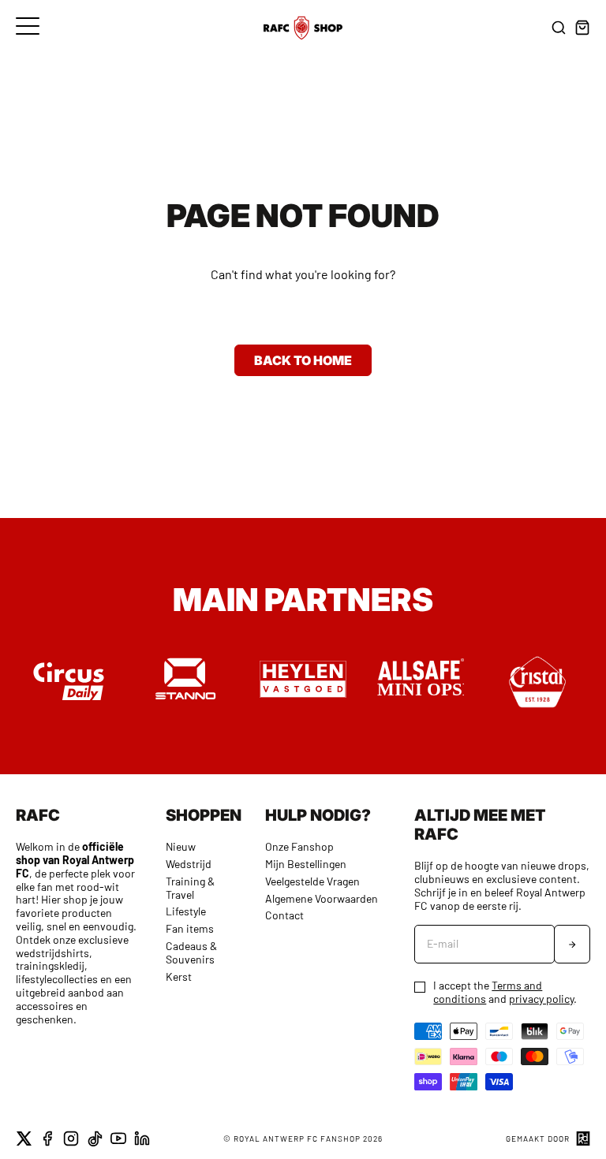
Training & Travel (190, 887)
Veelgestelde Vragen (312, 881)
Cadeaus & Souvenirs (191, 952)
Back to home (303, 360)
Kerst (179, 976)
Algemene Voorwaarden (321, 898)
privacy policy (541, 998)
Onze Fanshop (299, 846)
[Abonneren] (572, 944)
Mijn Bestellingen (305, 863)
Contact (284, 915)
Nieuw (181, 846)
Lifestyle (186, 911)
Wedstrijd (188, 863)
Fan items (190, 928)
